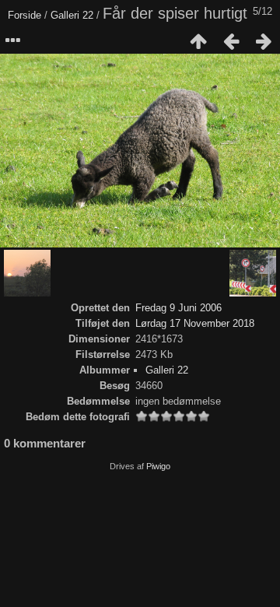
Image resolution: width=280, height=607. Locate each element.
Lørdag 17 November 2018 (194, 323)
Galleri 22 (72, 15)
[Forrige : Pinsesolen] (231, 41)
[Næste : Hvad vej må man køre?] (263, 41)
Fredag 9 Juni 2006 (178, 308)
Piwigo (158, 466)
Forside (24, 15)
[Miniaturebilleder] (198, 41)
